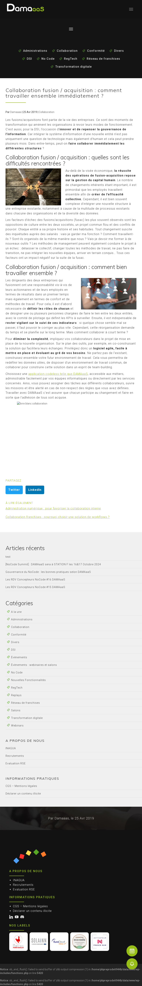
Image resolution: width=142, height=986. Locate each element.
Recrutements (15, 755)
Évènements (19, 657)
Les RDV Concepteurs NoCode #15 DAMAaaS (35, 587)
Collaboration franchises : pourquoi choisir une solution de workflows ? (58, 517)
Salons (16, 710)
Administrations (35, 50)
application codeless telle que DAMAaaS (58, 374)
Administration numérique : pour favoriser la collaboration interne (53, 508)
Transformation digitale (73, 66)
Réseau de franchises (103, 58)
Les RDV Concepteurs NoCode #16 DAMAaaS (35, 579)
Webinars (17, 725)
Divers (119, 50)
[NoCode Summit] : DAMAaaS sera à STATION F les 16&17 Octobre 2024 (53, 564)
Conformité (96, 50)
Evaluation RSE (16, 763)
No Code (48, 58)
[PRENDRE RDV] (132, 950)
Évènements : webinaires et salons (34, 664)
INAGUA (11, 748)
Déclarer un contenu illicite (23, 793)
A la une (16, 611)
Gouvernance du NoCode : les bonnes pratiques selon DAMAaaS (48, 571)
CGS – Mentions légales (21, 786)
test (8, 556)
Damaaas (15, 112)
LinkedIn (34, 490)
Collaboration (67, 50)
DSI (29, 58)
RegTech (70, 58)
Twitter (14, 490)
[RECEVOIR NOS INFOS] (132, 963)
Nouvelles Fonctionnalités (28, 680)
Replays (16, 695)
